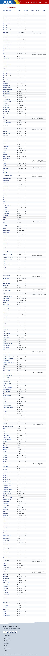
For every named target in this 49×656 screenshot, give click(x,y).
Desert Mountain (7, 178)
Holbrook (5, 269)
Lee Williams (6, 300)
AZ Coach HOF (7, 640)
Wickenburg (6, 594)
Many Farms (6, 310)
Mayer (4, 321)
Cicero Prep (5, 146)
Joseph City (5, 285)
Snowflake (5, 513)
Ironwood (5, 281)
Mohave (5, 341)
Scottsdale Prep (6, 491)
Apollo (4, 50)
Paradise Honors (7, 389)
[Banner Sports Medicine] (22, 2)
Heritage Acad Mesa (7, 259)
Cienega (5, 148)
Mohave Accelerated (7, 343)
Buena (4, 95)
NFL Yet (5, 364)
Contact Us (6, 650)
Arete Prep (5, 56)
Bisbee (4, 81)
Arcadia (5, 53)
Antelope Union (6, 45)
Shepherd (5, 503)
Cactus (4, 97)
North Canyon (6, 370)
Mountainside (6, 360)
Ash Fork (5, 62)
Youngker (5, 611)
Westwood (5, 592)
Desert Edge (6, 172)
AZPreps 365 (7, 638)
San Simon (5, 477)
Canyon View (6, 111)
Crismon (5, 165)
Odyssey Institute (7, 383)
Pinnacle (5, 411)
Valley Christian (6, 569)
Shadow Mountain (7, 499)
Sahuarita (5, 457)
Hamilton (5, 247)
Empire (4, 203)
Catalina (5, 120)
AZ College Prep (7, 64)
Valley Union (6, 574)
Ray (4, 428)
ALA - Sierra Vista (7, 29)
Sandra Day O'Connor (8, 483)
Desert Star (5, 182)
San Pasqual (6, 475)
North (4, 368)
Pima (4, 409)
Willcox (4, 596)
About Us (6, 645)
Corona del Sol (6, 158)
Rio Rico (5, 441)
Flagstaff (5, 207)
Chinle (4, 137)
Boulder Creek (6, 85)
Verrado (5, 580)
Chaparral (5, 135)
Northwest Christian (7, 379)
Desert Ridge (6, 180)
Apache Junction (7, 48)
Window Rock (6, 605)
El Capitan (5, 201)
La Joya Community (7, 296)
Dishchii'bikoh (6, 190)
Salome (4, 461)
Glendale (5, 234)
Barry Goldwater (7, 70)
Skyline (4, 511)
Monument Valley (7, 345)
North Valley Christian (8, 375)
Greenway (5, 244)
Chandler (5, 131)
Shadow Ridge (6, 501)
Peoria (4, 401)
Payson (4, 397)
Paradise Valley (6, 391)
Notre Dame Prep (7, 381)
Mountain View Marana (8, 356)
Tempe (4, 542)
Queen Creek (6, 423)
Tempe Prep (6, 544)
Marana (5, 312)
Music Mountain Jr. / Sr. (8, 362)
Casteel (4, 117)
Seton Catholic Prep (7, 497)
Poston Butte (6, 415)
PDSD (4, 399)
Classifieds (6, 647)
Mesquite (5, 327)
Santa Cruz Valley (7, 485)
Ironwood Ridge (6, 283)
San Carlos (5, 466)
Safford (4, 453)
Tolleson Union (6, 552)
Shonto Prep (6, 505)
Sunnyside (5, 530)
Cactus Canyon (6, 99)
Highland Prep (6, 263)
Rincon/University (7, 439)
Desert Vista (5, 188)
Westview (5, 590)
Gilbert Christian (6, 230)
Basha (4, 71)
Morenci (5, 349)
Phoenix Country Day (8, 407)
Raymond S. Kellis (7, 431)
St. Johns (5, 525)
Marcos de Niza (6, 314)
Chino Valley (6, 139)
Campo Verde (6, 107)
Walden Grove (6, 584)
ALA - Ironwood (6, 21)
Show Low (5, 507)
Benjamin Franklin (7, 75)
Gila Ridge (5, 225)
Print (44, 10)
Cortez (4, 163)
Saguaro (5, 455)
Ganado (5, 222)
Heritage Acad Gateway (8, 251)
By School (32, 10)
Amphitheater (6, 41)
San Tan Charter (7, 479)
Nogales (5, 366)
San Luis (5, 469)
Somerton (5, 515)
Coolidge (5, 154)
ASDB (4, 60)
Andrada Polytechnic (8, 43)
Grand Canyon (6, 242)
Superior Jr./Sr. (6, 538)
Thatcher (5, 546)
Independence (6, 278)
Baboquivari (5, 66)
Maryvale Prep (6, 319)
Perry (4, 403)
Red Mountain (6, 435)
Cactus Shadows (7, 101)
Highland (5, 261)
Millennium (5, 335)
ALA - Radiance (6, 27)
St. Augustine (6, 519)
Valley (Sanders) (7, 567)
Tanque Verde (6, 540)
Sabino (4, 451)
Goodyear (5, 240)
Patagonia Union (7, 395)
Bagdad (4, 68)
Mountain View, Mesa (8, 358)
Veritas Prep (6, 578)
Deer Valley (5, 168)
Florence (5, 209)
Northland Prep (6, 377)
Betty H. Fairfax (6, 79)
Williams (5, 598)
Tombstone (5, 554)
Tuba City (5, 563)
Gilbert (4, 228)
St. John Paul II (6, 523)
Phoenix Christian (7, 405)
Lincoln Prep (6, 304)
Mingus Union (6, 337)
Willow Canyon (6, 602)
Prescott (5, 417)
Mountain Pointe (7, 352)
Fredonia (5, 219)
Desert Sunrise (6, 184)
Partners (6, 642)
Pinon (4, 413)
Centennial (5, 125)
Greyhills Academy (7, 245)
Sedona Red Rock (7, 493)
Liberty (4, 302)
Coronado (5, 160)
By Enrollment (18, 10)
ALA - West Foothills (7, 35)
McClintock (5, 323)
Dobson (5, 192)
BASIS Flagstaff (6, 73)
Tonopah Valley (6, 555)
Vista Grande (6, 582)
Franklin (5, 217)
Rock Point (5, 445)
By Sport (26, 10)
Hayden (5, 249)
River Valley (5, 443)
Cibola (4, 143)
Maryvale (5, 318)
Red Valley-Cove (6, 437)
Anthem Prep (6, 46)
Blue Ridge (5, 83)
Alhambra (5, 39)
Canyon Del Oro (6, 109)
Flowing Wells (6, 211)
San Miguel (5, 473)
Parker (4, 393)
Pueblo (4, 419)
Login (40, 2)
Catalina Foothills (7, 122)
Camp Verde (6, 105)
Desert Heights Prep (7, 175)
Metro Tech (5, 329)
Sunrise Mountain (7, 535)
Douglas (5, 194)
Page (4, 385)
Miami (4, 331)
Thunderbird (6, 550)
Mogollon (5, 339)
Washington (5, 586)
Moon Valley (6, 347)
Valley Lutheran (6, 571)
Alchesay (5, 37)
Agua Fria (5, 16)
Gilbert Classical (6, 232)
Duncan (5, 195)
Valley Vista (5, 576)
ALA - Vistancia (6, 32)
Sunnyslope (5, 532)
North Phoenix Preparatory (9, 373)
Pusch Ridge (6, 421)
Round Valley (6, 449)
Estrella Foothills (6, 205)
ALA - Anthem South (8, 18)
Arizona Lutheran (7, 58)
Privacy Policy (7, 648)
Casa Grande (6, 115)
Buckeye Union (6, 93)
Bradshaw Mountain (7, 89)
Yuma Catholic (6, 615)
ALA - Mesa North (7, 23)
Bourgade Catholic (7, 87)
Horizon (5, 272)
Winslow (5, 607)
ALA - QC (5, 25)
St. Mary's (5, 527)
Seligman (5, 495)
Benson (5, 77)
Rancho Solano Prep (8, 426)
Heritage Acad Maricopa (8, 257)
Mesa (4, 325)
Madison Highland (7, 308)
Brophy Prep (6, 91)
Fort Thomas (6, 213)
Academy (6, 637)
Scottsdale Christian (7, 489)
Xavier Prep (5, 609)
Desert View (5, 186)
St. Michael (5, 529)
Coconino (5, 150)
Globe (4, 238)
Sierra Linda (5, 509)
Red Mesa (5, 433)
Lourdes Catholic (7, 306)
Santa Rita (5, 487)
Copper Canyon (6, 156)
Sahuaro (5, 459)
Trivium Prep (6, 560)
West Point (5, 588)
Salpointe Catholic (7, 463)
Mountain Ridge (6, 354)
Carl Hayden (6, 113)
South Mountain (6, 517)
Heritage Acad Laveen (8, 254)
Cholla (4, 141)
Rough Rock (6, 447)
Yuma (4, 613)
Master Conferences (8, 10)
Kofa (4, 293)
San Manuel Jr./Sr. (7, 472)
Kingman (5, 287)
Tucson (4, 565)
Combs (4, 152)
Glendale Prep (6, 236)
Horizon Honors (7, 275)
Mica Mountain (6, 333)
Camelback (5, 103)
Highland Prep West (7, 265)
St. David (5, 521)
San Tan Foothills (7, 481)
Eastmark (5, 199)
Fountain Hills (6, 215)
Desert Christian (6, 170)
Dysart (4, 197)
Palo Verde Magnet (7, 387)
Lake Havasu (6, 298)
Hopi (4, 271)
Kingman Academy (7, 290)
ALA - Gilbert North (7, 19)
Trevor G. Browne (7, 557)
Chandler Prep (6, 133)
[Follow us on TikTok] (37, 2)
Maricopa (5, 316)
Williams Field (6, 600)
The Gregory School (7, 548)
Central (4, 128)
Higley (4, 267)
